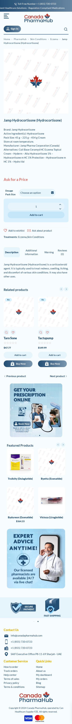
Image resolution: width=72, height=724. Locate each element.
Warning (49, 252)
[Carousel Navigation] (63, 289)
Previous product (16, 376)
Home (7, 39)
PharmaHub (20, 39)
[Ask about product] (29, 230)
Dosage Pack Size (10, 192)
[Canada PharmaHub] (36, 17)
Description (11, 252)
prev (61, 289)
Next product (57, 376)
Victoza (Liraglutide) (51, 517)
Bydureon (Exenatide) (20, 517)
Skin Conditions (38, 39)
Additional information (31, 252)
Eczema (54, 39)
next (66, 289)
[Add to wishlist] (5, 230)
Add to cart (36, 214)
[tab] (12, 252)
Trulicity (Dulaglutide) (20, 478)
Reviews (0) (62, 252)
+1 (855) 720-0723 (21, 641)
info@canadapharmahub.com (26, 635)
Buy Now (21, 363)
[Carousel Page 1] (35, 435)
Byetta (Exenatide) (51, 478)
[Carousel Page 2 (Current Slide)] (39, 435)
